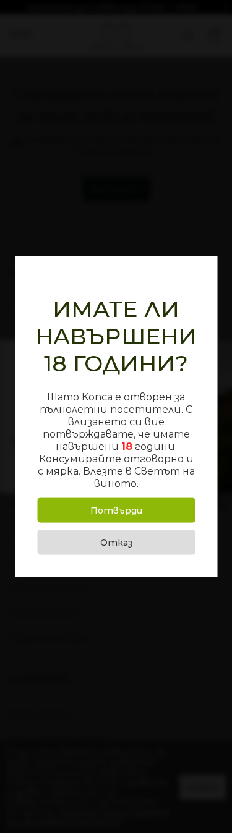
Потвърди (116, 509)
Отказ (116, 542)
